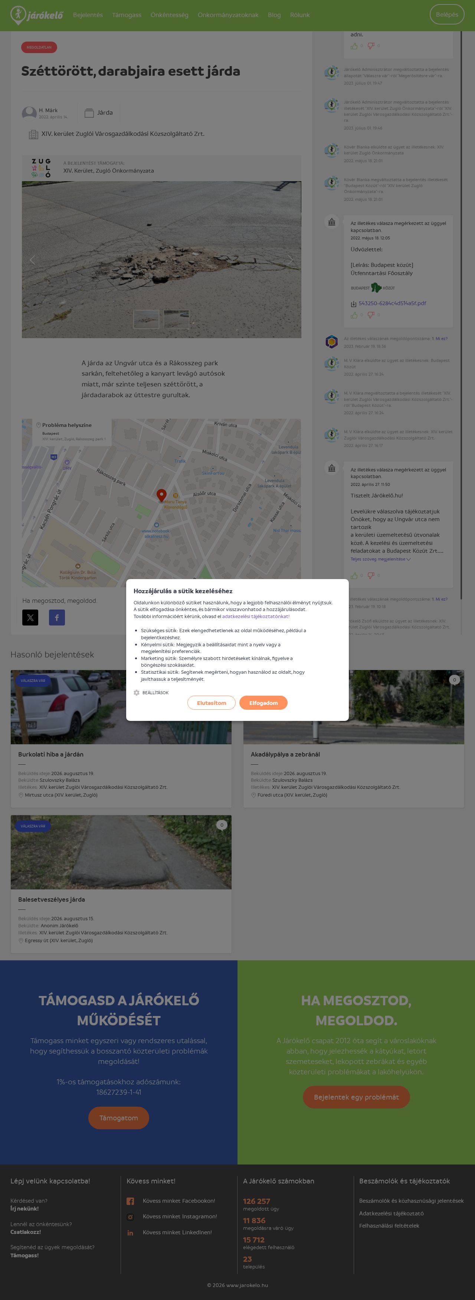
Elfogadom (263, 702)
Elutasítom (211, 702)
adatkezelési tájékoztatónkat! (256, 616)
